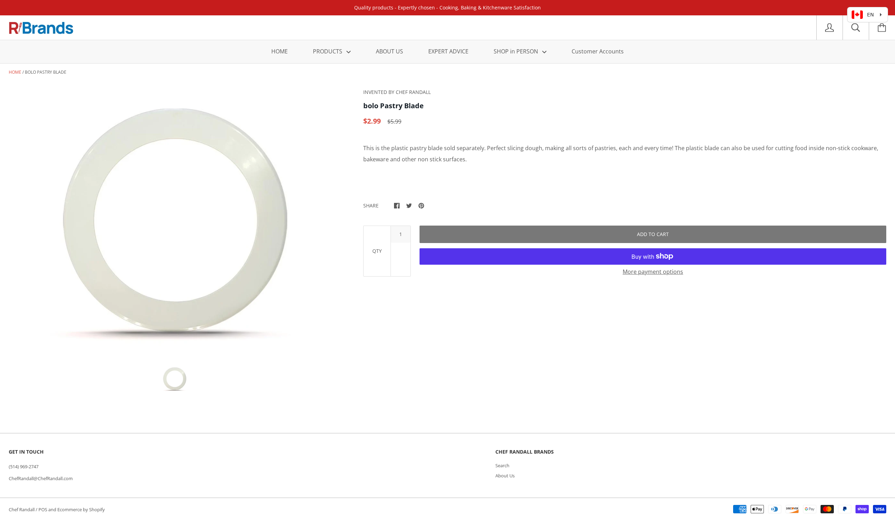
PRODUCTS (328, 51)
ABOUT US (389, 51)
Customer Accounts (598, 51)
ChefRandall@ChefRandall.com (41, 478)
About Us (505, 475)
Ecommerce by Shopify (81, 509)
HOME (279, 51)
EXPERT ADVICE (448, 51)
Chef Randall (22, 509)
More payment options (653, 272)
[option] (175, 221)
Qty (377, 251)
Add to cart (653, 234)
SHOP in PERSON (516, 51)
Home (15, 72)
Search (502, 465)
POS (42, 509)
